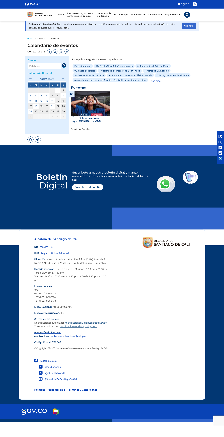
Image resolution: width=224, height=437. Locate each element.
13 (47, 100)
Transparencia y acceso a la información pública (80, 14)
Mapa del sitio (56, 389)
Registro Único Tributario (55, 253)
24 (30, 111)
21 (52, 106)
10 (30, 100)
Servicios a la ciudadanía (104, 14)
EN (195, 4)
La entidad (136, 14)
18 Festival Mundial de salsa (89, 75)
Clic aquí (188, 26)
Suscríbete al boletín (88, 187)
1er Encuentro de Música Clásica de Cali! (130, 75)
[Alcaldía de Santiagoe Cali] (39, 15)
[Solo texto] (220, 142)
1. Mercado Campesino (157, 71)
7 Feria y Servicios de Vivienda (172, 75)
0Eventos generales (84, 71)
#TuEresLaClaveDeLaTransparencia (114, 66)
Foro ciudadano (82, 66)
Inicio (61, 14)
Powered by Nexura (213, 420)
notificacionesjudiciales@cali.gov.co (86, 322)
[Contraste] (220, 136)
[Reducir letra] (220, 147)
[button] (187, 15)
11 (36, 100)
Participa (123, 14)
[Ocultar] (220, 158)
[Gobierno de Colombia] (35, 4)
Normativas (154, 14)
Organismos (171, 14)
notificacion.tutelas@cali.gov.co (78, 326)
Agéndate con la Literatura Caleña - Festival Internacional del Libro (110, 80)
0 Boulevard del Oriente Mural (153, 66)
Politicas (39, 389)
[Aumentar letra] (220, 153)
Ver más (155, 80)
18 (36, 106)
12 (41, 100)
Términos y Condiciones (82, 389)
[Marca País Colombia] (56, 411)
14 (52, 100)
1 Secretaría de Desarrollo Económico (120, 71)
